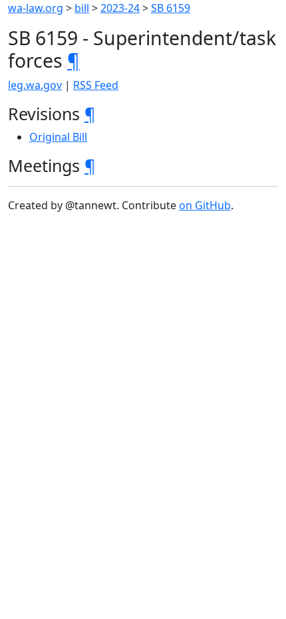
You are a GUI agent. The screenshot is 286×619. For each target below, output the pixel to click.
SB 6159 (170, 8)
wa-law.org (35, 8)
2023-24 (120, 8)
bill (81, 8)
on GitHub (205, 205)
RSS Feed (95, 85)
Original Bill (58, 137)
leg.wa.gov (35, 85)
